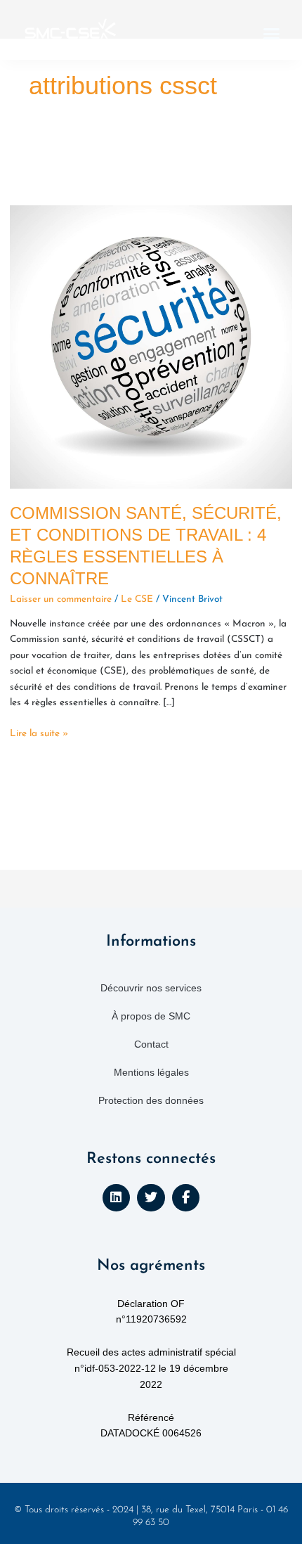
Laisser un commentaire (61, 599)
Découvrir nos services (151, 987)
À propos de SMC (151, 1016)
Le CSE (137, 599)
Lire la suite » (39, 732)
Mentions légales (151, 1072)
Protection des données (151, 1100)
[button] (271, 33)
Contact (151, 1044)
